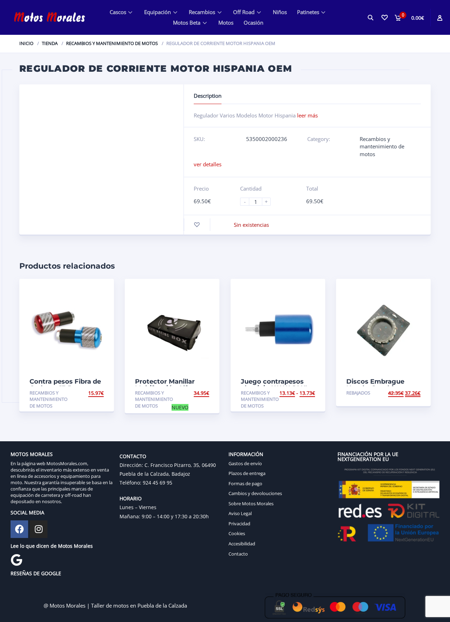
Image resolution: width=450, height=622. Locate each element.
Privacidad (239, 523)
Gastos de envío (245, 463)
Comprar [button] (408, 393)
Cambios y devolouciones (255, 493)
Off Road (244, 11)
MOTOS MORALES (32, 454)
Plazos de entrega (247, 473)
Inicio (26, 43)
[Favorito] (197, 224)
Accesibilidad (242, 543)
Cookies (237, 533)
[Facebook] (19, 529)
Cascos (118, 11)
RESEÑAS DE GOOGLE (36, 573)
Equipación (157, 11)
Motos (225, 22)
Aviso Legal (240, 513)
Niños (280, 11)
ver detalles (207, 164)
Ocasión (253, 22)
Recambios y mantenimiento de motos (112, 43)
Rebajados (358, 393)
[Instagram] (38, 529)
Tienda (50, 43)
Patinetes (308, 11)
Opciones (91, 393)
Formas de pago (245, 483)
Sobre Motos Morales (251, 503)
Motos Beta (186, 22)
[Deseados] (384, 17)
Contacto (238, 554)
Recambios (202, 11)
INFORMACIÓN (246, 454)
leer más (307, 115)
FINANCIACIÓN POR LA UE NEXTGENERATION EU (368, 456)
